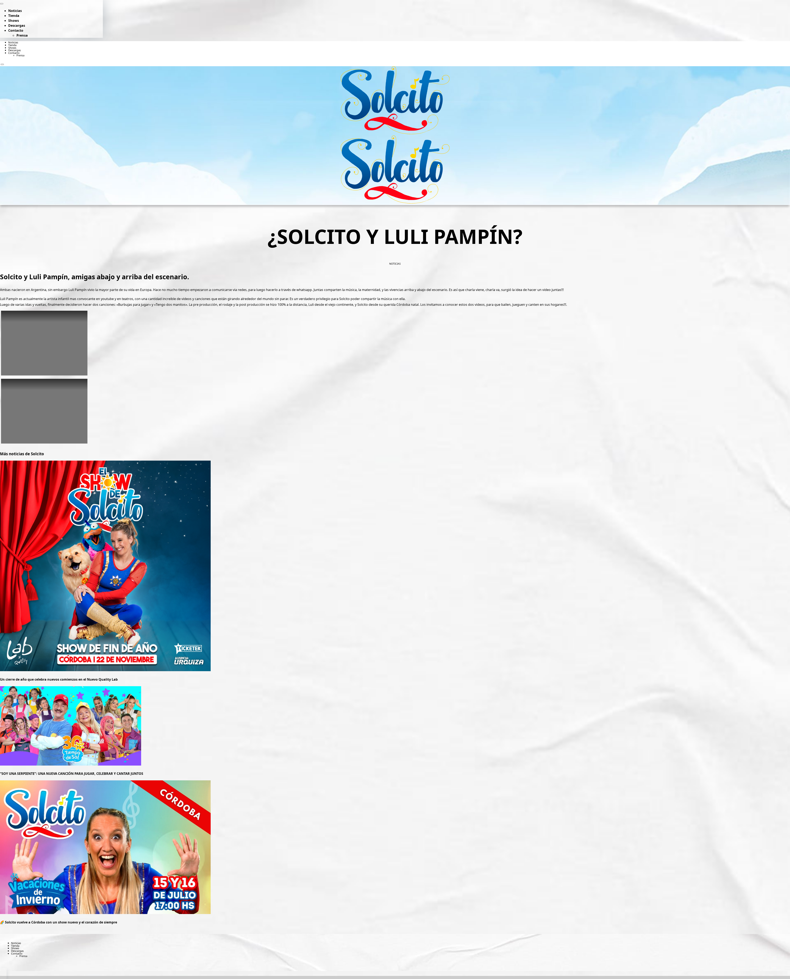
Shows (13, 20)
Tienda (13, 15)
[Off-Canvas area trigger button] (2, 64)
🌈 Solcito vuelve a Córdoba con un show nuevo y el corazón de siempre (58, 922)
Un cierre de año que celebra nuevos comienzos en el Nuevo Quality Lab (59, 679)
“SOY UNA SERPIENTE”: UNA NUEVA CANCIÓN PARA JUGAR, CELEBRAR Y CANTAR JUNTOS (71, 773)
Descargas (16, 25)
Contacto (15, 30)
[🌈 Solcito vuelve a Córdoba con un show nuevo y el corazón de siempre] (105, 913)
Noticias (15, 10)
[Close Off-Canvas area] (1, 3)
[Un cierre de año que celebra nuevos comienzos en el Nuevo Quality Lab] (105, 670)
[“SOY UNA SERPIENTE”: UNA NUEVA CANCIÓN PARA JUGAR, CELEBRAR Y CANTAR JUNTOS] (70, 764)
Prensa (22, 35)
